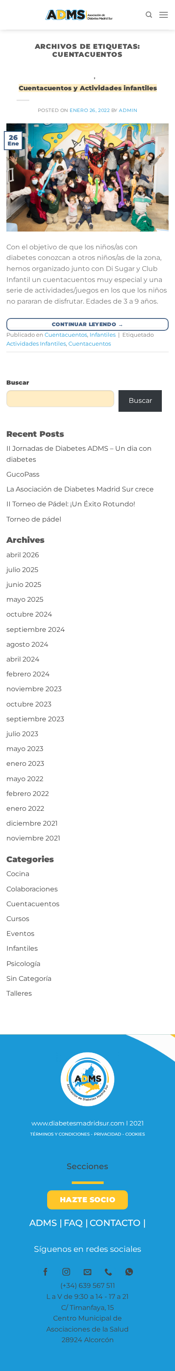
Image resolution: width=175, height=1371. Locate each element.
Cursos (17, 919)
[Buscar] (149, 15)
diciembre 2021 (32, 823)
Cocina (17, 874)
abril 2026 (22, 555)
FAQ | (76, 1222)
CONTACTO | (118, 1222)
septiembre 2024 (35, 629)
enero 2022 (25, 808)
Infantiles (113, 77)
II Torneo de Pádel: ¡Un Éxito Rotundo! (70, 504)
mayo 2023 (24, 749)
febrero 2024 (28, 674)
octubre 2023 (28, 704)
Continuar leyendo (87, 324)
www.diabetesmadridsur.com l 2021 (87, 1123)
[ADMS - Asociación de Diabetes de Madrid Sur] (76, 15)
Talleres (19, 993)
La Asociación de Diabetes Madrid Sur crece (80, 489)
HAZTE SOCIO (88, 1199)
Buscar (17, 382)
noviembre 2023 (34, 689)
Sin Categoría (28, 978)
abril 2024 (23, 659)
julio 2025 (22, 570)
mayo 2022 (24, 779)
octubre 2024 (29, 614)
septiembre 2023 (35, 719)
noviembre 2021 (33, 838)
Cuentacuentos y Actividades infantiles (88, 88)
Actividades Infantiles (36, 344)
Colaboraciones (32, 889)
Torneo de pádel (33, 519)
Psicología (23, 964)
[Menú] (163, 14)
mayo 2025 (24, 599)
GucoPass (23, 474)
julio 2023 (22, 734)
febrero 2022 (27, 794)
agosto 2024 (27, 644)
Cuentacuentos (69, 77)
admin (128, 110)
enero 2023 (25, 763)
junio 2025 (23, 585)
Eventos (20, 934)
